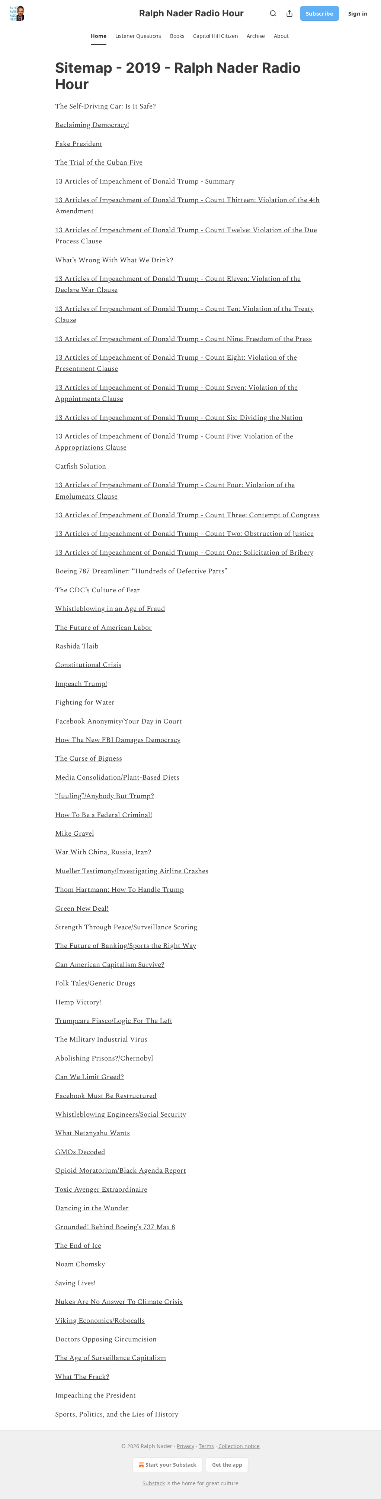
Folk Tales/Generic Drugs (95, 983)
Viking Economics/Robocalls (100, 1320)
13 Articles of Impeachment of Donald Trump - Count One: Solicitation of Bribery (184, 552)
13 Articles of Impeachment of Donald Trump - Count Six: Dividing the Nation (178, 417)
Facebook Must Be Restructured (106, 1096)
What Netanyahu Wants (92, 1133)
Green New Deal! (82, 908)
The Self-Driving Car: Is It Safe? (105, 106)
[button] (98, 36)
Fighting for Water (85, 702)
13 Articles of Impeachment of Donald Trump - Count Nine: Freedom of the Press (183, 339)
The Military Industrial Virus (101, 1039)
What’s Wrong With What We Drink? (114, 260)
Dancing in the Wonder (92, 1208)
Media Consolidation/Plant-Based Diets (117, 777)
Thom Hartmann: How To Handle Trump (119, 889)
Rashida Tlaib (77, 646)
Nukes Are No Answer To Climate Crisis (119, 1301)
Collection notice (239, 1446)
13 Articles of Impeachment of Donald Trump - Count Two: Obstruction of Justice (184, 533)
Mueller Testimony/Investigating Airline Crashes (131, 871)
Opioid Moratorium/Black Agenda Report (120, 1170)
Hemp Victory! (78, 1002)
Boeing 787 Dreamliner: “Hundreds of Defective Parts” (141, 571)
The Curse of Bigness (88, 758)
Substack (154, 1483)
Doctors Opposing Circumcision (106, 1339)
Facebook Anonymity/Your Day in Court (118, 721)
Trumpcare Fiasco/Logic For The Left (113, 1021)
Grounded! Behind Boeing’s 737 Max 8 (115, 1227)
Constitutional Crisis (88, 665)
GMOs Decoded (80, 1152)
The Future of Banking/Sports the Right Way (125, 945)
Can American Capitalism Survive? (109, 964)
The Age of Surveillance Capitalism (110, 1358)
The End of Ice (78, 1245)
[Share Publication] (289, 13)
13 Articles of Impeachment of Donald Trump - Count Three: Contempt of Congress (187, 515)
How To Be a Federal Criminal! (103, 815)
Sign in (358, 13)
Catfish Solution (80, 466)
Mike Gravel (74, 833)
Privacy (185, 1446)
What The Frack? (82, 1377)
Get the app (227, 1464)
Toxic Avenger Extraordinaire (101, 1189)
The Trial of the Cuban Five (99, 162)
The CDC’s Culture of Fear (97, 590)
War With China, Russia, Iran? (103, 852)
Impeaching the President (95, 1395)
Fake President (78, 144)
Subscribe (319, 13)
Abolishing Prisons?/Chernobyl (104, 1058)
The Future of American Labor (103, 627)
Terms (206, 1446)
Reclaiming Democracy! (92, 125)
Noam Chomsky (80, 1264)
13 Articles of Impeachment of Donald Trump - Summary (144, 181)
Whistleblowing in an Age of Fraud (110, 608)
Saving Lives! (75, 1283)
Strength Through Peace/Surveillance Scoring (126, 927)
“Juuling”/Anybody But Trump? (104, 796)
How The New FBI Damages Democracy (117, 740)
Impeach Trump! (81, 684)
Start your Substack (170, 1464)
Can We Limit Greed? (89, 1077)
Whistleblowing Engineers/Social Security (120, 1114)
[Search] (273, 13)
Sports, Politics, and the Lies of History (116, 1414)
